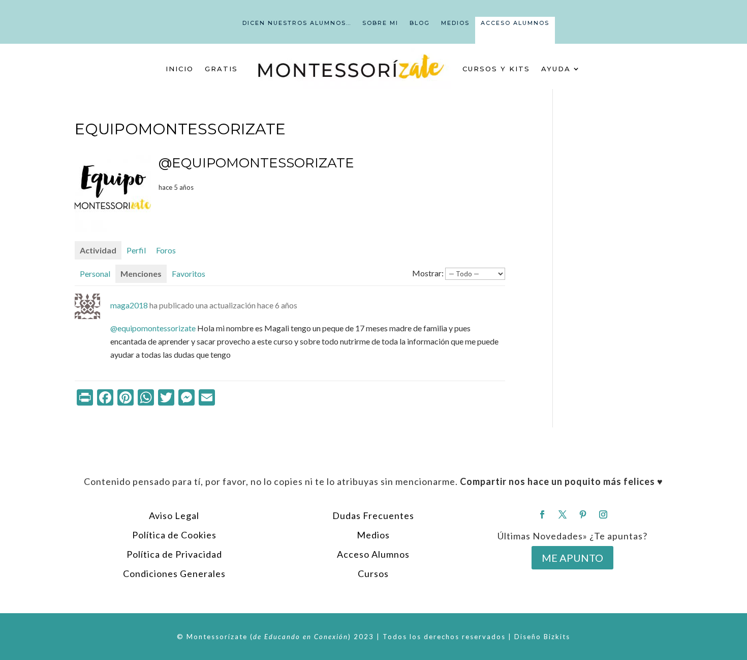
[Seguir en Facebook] (542, 514)
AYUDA (556, 69)
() (300, 637)
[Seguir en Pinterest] (583, 514)
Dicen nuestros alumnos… (296, 22)
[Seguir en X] (562, 514)
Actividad (98, 250)
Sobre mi (380, 22)
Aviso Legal (174, 515)
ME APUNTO (572, 558)
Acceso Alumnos (515, 22)
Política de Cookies (174, 534)
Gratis (221, 69)
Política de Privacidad (174, 554)
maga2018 (129, 305)
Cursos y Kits (496, 69)
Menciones (141, 273)
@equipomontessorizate (153, 328)
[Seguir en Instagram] (603, 514)
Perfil (136, 250)
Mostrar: (428, 273)
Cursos (373, 573)
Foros (166, 250)
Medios (455, 22)
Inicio (180, 69)
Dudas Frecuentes (373, 515)
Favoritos (188, 273)
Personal (95, 273)
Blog (420, 22)
